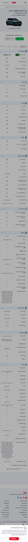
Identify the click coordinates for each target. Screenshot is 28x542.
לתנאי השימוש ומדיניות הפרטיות (17, 534)
